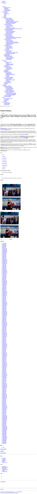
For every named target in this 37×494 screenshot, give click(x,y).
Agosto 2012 (4, 388)
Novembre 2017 (4, 334)
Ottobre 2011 (4, 397)
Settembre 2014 (4, 366)
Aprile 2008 (4, 434)
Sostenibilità (4, 85)
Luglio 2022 (4, 286)
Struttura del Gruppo (7, 7)
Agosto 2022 (4, 285)
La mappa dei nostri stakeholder (11, 93)
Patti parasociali (8, 81)
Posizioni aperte (6, 104)
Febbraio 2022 (4, 290)
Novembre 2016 (4, 345)
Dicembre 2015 (4, 354)
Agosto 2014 (4, 367)
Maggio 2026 (4, 245)
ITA (3, 1)
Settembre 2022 (4, 284)
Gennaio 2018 (4, 333)
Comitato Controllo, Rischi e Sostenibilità (12, 42)
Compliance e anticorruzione (10, 27)
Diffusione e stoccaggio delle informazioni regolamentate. (9, 492)
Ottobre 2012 (4, 386)
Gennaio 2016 (4, 353)
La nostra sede (3, 449)
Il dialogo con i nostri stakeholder (9, 91)
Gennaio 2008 (4, 437)
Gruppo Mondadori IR (9, 77)
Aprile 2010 (4, 413)
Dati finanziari (6, 65)
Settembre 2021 (4, 295)
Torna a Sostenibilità (9, 87)
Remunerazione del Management (11, 38)
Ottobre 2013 (4, 376)
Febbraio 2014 (4, 372)
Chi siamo (3, 6)
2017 (3, 154)
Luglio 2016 (4, 348)
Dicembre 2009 (4, 416)
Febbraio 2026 (4, 248)
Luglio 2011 (4, 400)
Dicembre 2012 (4, 385)
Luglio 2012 (4, 389)
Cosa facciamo (4, 11)
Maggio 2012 (4, 391)
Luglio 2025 (4, 254)
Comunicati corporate (7, 66)
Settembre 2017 (4, 336)
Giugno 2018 (4, 328)
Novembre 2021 (4, 293)
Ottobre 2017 (4, 335)
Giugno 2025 (4, 255)
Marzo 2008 (4, 435)
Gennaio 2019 (4, 322)
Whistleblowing (4, 471)
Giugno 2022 (4, 287)
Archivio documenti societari (10, 23)
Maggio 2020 (4, 308)
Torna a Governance (9, 25)
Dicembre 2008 (4, 427)
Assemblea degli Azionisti (10, 57)
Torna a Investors (8, 62)
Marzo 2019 (4, 320)
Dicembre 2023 (4, 271)
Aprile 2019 (4, 319)
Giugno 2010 (4, 411)
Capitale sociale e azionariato (10, 79)
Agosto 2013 (4, 378)
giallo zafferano (4, 161)
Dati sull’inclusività (9, 89)
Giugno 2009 (4, 422)
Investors (3, 60)
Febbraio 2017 (4, 342)
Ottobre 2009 (4, 418)
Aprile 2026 (4, 246)
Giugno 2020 (4, 307)
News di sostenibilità (7, 96)
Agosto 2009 (4, 420)
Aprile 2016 (4, 350)
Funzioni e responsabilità (10, 32)
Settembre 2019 (4, 315)
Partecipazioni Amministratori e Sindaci (12, 52)
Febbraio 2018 (4, 332)
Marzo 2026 (4, 247)
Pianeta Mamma (22, 136)
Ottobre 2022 (4, 283)
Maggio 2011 (4, 401)
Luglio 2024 (4, 265)
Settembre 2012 (4, 387)
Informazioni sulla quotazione (10, 74)
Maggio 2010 (4, 412)
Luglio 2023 (4, 275)
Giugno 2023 (4, 276)
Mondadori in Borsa (7, 71)
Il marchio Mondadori (7, 10)
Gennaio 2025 (4, 259)
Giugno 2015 (4, 358)
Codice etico (8, 26)
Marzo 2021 (4, 300)
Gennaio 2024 (4, 270)
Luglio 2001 (4, 443)
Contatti (5, 84)
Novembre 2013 (4, 375)
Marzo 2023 (4, 279)
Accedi (3, 447)
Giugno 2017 (4, 339)
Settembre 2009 (4, 419)
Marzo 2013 (4, 382)
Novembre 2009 (4, 417)
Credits (3, 470)
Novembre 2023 (4, 272)
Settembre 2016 (4, 347)
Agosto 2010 (4, 409)
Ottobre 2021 (4, 294)
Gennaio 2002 (4, 442)
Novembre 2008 (4, 428)
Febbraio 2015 (4, 362)
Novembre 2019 (4, 313)
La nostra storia (6, 9)
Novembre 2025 (4, 251)
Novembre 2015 (4, 355)
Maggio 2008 (4, 433)
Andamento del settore (9, 64)
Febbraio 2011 (4, 404)
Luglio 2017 (4, 338)
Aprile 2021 (4, 299)
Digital (5, 15)
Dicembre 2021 (4, 292)
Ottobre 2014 (4, 365)
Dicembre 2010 (4, 406)
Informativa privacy (5, 467)
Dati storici (7, 75)
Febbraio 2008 (4, 436)
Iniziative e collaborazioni (10, 90)
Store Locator (3, 453)
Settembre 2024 (4, 263)
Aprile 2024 (4, 267)
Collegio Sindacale (7, 45)
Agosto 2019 (4, 316)
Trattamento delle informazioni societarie (12, 21)
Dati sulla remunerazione (8, 34)
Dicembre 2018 (4, 323)
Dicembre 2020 (4, 303)
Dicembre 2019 (4, 312)
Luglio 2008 (4, 431)
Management (6, 8)
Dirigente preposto (9, 44)
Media (5, 16)
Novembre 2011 (4, 396)
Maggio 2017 (4, 340)
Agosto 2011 (4, 399)
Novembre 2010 (4, 407)
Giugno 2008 (4, 432)
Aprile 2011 (4, 402)
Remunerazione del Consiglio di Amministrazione (13, 37)
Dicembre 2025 (4, 250)
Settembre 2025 (4, 252)
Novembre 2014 (4, 364)
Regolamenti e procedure (10, 20)
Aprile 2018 (4, 330)
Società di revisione (7, 54)
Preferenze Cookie (5, 469)
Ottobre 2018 (4, 325)
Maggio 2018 (4, 329)
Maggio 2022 (4, 288)
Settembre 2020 (4, 305)
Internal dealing (6, 49)
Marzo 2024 (4, 268)
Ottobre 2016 (4, 346)
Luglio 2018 (4, 327)
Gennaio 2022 (4, 291)
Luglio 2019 (4, 317)
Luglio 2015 (4, 357)
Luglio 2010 (4, 410)
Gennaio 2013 (4, 384)
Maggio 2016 (4, 349)
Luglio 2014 (4, 368)
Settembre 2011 (4, 398)
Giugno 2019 (4, 318)
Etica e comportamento (7, 24)
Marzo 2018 (4, 331)
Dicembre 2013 (4, 374)
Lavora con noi (4, 101)
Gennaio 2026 (4, 249)
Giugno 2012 (4, 390)
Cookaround (4, 159)
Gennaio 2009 (4, 426)
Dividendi (7, 80)
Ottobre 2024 (4, 262)
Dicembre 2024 (4, 260)
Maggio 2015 (4, 359)
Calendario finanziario (7, 82)
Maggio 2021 (4, 298)
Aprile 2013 (4, 381)
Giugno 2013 (4, 379)
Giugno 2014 (4, 369)
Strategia (5, 61)
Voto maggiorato (8, 59)
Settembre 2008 (4, 430)
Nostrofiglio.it (4, 163)
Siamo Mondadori (7, 102)
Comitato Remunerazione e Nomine (11, 41)
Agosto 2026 (4, 243)
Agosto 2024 (4, 264)
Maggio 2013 (4, 380)
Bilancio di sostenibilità (7, 95)
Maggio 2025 (4, 256)
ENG (4, 1)
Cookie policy (4, 468)
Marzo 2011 (4, 403)
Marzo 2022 (4, 289)
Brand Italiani (4, 158)
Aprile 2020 (4, 309)
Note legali (4, 466)
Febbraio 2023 (4, 280)
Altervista (3, 156)
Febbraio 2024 (4, 269)
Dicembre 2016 (4, 344)
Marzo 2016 (4, 351)
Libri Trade (6, 12)
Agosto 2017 (4, 337)
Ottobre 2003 (4, 440)
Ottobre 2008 (4, 429)
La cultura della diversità (8, 86)
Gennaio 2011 (4, 405)
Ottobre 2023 (4, 273)
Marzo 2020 (4, 310)
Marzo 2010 (4, 414)
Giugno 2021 (4, 297)
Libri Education (6, 13)
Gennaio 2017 (4, 343)
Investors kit (6, 83)
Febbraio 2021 (4, 301)
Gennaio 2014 (4, 373)
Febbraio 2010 (4, 415)
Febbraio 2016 (4, 352)
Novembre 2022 (4, 282)
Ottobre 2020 (4, 304)
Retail (5, 14)
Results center (6, 70)
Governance (4, 17)
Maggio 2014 (4, 370)
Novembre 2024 (4, 261)
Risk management (7, 55)
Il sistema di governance (9, 19)
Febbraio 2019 (4, 321)
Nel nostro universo (7, 103)
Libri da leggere (6, 99)
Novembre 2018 (4, 324)
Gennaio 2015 (4, 363)
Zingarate (3, 168)
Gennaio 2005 (4, 439)
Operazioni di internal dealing (10, 53)
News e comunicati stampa (8, 98)
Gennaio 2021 (4, 302)
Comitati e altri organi (7, 39)
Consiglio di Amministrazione (8, 29)
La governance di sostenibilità (10, 94)
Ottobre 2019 (4, 314)
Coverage (7, 76)
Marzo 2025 (4, 258)
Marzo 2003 (4, 441)
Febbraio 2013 (4, 383)
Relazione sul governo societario (11, 22)
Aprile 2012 (4, 392)
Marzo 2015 (4, 361)
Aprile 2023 (4, 278)
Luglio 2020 (4, 306)
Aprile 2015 (4, 360)
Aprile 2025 (4, 257)
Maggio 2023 (4, 277)
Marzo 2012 (4, 393)
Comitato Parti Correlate (10, 43)
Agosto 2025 (4, 253)
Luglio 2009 (4, 421)
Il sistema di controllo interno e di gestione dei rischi (14, 28)
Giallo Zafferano (3, 128)
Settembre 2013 (4, 377)
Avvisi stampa (8, 69)
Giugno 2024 (4, 266)
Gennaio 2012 (4, 394)
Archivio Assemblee (9, 58)
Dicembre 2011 (4, 395)
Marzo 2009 (4, 424)
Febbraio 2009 (4, 425)
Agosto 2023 (4, 274)
